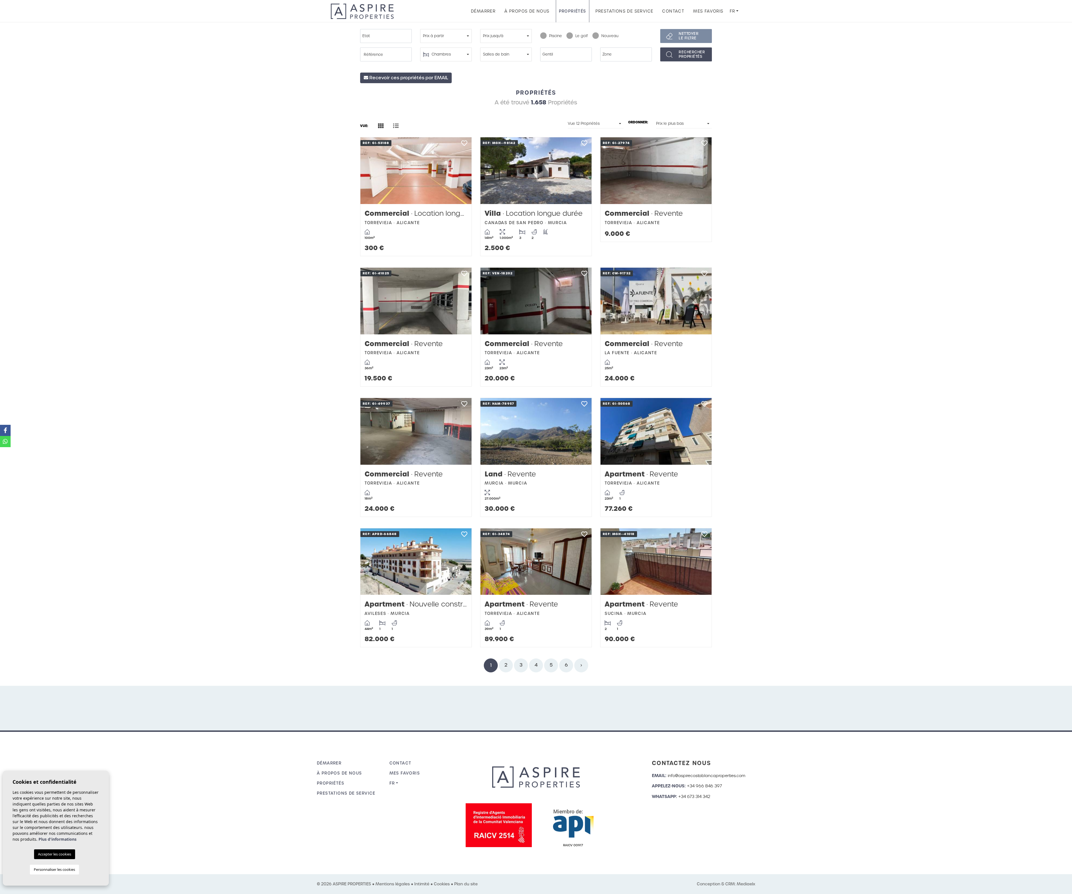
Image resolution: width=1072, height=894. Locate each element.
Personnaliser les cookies (54, 869)
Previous (370, 170)
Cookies (442, 883)
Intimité (421, 883)
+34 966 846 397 (704, 785)
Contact (673, 11)
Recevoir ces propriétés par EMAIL (408, 78)
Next (462, 170)
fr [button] (732, 11)
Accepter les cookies (54, 854)
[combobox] (386, 36)
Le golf (581, 35)
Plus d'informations (57, 839)
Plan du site (466, 883)
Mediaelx (746, 883)
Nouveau (609, 35)
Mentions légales (392, 883)
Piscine (555, 35)
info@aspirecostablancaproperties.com (706, 775)
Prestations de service (624, 11)
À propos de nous (526, 11)
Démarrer (483, 11)
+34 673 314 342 (694, 796)
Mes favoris (708, 11)
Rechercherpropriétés (692, 54)
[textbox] (387, 36)
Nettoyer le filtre (688, 35)
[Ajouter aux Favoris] (464, 145)
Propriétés (572, 11)
